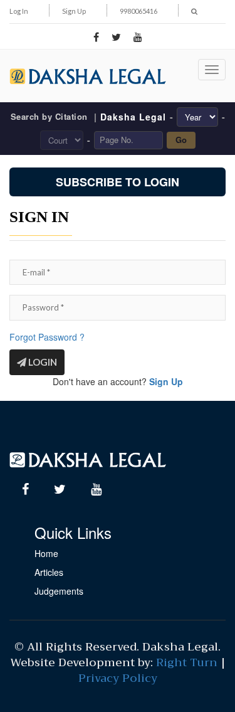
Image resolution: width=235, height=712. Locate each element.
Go (181, 140)
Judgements (58, 591)
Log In (18, 11)
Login (41, 362)
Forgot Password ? (47, 337)
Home (46, 553)
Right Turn (186, 662)
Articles (48, 572)
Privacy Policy (117, 678)
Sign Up (74, 11)
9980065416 (138, 11)
